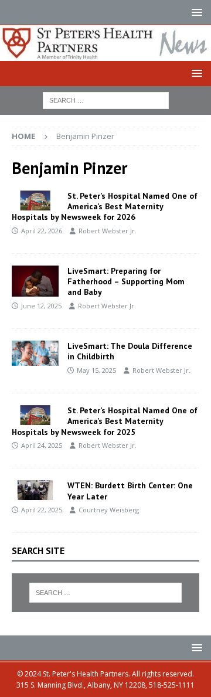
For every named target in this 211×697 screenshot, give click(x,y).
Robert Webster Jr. (108, 230)
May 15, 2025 (96, 370)
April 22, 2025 (41, 509)
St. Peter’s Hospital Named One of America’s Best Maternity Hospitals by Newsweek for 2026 (105, 206)
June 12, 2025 (41, 305)
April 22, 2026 (41, 230)
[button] (195, 12)
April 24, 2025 (41, 445)
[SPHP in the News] (35, 490)
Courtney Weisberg (109, 509)
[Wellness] (35, 281)
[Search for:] (106, 99)
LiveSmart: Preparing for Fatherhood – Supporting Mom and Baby (126, 281)
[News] (35, 200)
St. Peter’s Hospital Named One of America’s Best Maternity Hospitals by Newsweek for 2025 (105, 421)
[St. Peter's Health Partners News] (105, 53)
